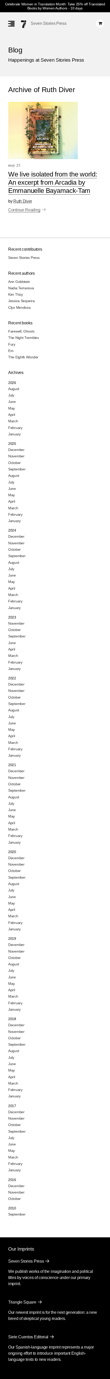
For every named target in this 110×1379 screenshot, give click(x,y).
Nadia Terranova (21, 288)
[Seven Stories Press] (23, 24)
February (15, 428)
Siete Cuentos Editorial (28, 1337)
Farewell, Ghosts (21, 331)
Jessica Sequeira (21, 301)
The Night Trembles (23, 338)
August (13, 389)
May (11, 408)
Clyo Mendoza (19, 307)
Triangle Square (22, 1302)
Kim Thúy (15, 294)
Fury (11, 344)
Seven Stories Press (48, 23)
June (12, 402)
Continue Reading (24, 210)
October (14, 463)
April (11, 415)
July (11, 395)
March (13, 421)
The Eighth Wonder (23, 357)
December (16, 450)
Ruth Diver (22, 201)
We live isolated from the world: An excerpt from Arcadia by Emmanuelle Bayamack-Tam (52, 182)
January (14, 434)
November (16, 456)
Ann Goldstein (19, 282)
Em (10, 351)
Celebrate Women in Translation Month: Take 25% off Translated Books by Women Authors (55, 6)
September (16, 469)
